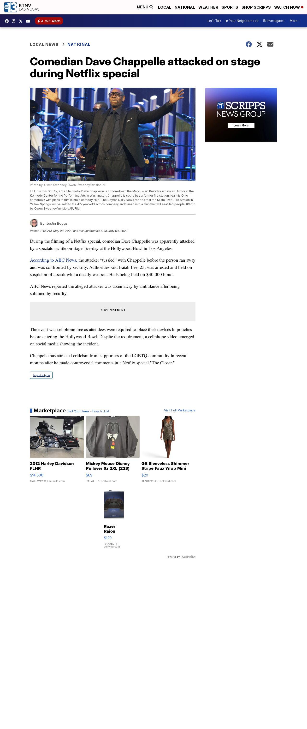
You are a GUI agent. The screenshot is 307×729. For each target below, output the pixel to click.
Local (164, 7)
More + (295, 20)
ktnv (15, 21)
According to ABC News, (54, 260)
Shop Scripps (256, 7)
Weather (208, 7)
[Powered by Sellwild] (188, 557)
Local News (44, 44)
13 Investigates (273, 20)
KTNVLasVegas (8, 21)
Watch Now (287, 7)
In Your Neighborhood (241, 20)
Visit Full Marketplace (179, 410)
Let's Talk (214, 20)
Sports (230, 7)
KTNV (22, 21)
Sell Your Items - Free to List (88, 411)
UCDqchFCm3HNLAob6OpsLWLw (29, 21)
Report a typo (41, 375)
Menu (143, 7)
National (185, 7)
